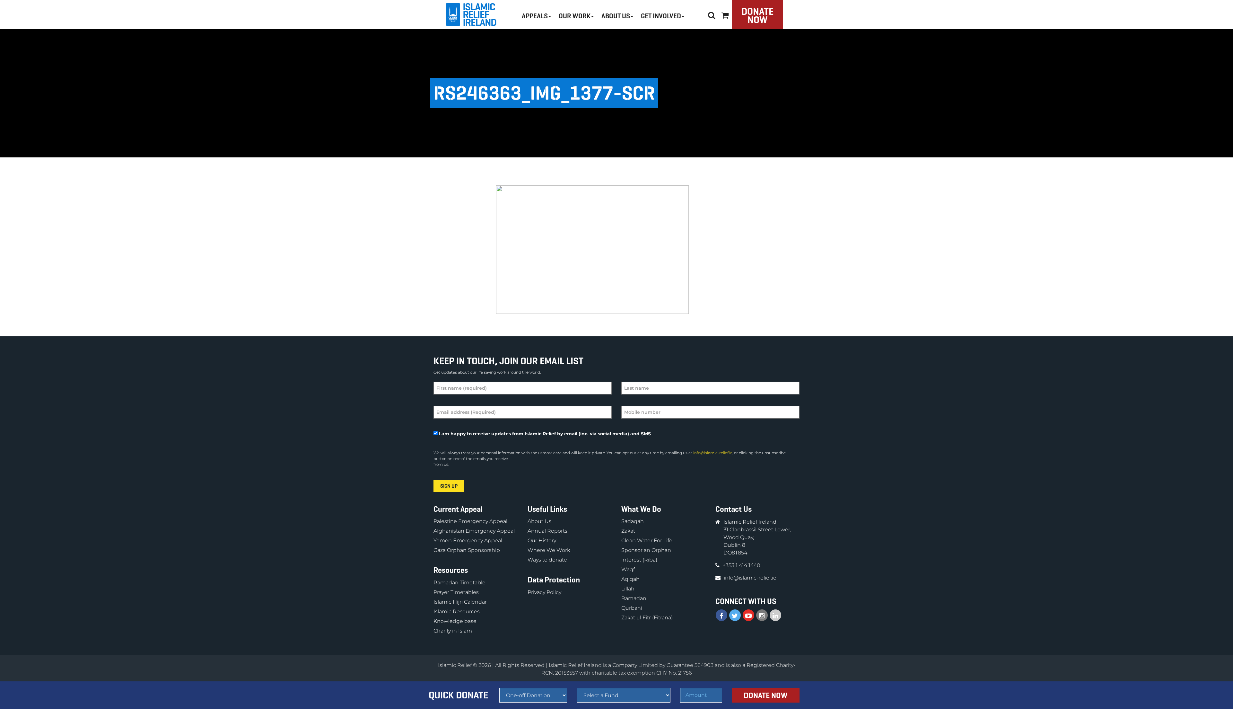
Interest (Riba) (639, 560)
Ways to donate (547, 560)
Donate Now (757, 15)
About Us (539, 521)
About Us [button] (615, 16)
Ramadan (633, 598)
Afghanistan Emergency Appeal (474, 531)
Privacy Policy (544, 592)
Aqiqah (630, 579)
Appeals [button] (535, 16)
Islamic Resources (456, 611)
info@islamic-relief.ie (712, 452)
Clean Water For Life (646, 540)
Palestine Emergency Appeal (470, 521)
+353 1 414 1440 (741, 565)
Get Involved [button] (661, 16)
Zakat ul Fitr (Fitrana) (647, 618)
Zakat (628, 531)
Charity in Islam (452, 631)
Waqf (628, 569)
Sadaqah (632, 521)
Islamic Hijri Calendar (460, 602)
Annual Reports (547, 531)
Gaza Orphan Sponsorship (466, 550)
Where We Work (549, 550)
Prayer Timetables (456, 592)
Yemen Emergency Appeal (467, 540)
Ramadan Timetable (459, 583)
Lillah (627, 589)
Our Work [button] (574, 16)
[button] (725, 14)
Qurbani (631, 608)
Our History (542, 540)
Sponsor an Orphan (646, 550)
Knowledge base (455, 621)
